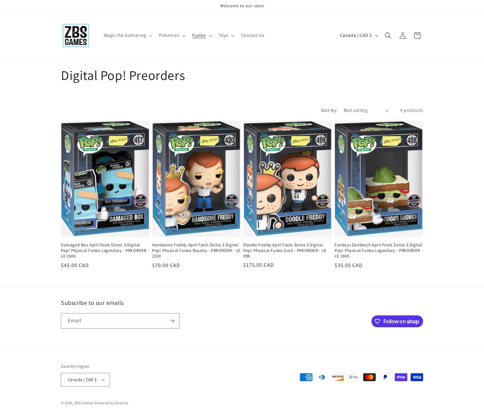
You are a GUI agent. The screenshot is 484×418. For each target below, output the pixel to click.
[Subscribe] (172, 321)
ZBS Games (84, 403)
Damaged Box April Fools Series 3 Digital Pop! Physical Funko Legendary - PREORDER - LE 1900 (105, 250)
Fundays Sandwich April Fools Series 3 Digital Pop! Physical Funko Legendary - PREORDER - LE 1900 (379, 250)
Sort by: (329, 110)
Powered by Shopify (111, 403)
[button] (127, 35)
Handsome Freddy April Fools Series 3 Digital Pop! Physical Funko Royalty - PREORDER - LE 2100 (196, 250)
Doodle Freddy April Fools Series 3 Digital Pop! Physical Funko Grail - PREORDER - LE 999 (285, 250)
